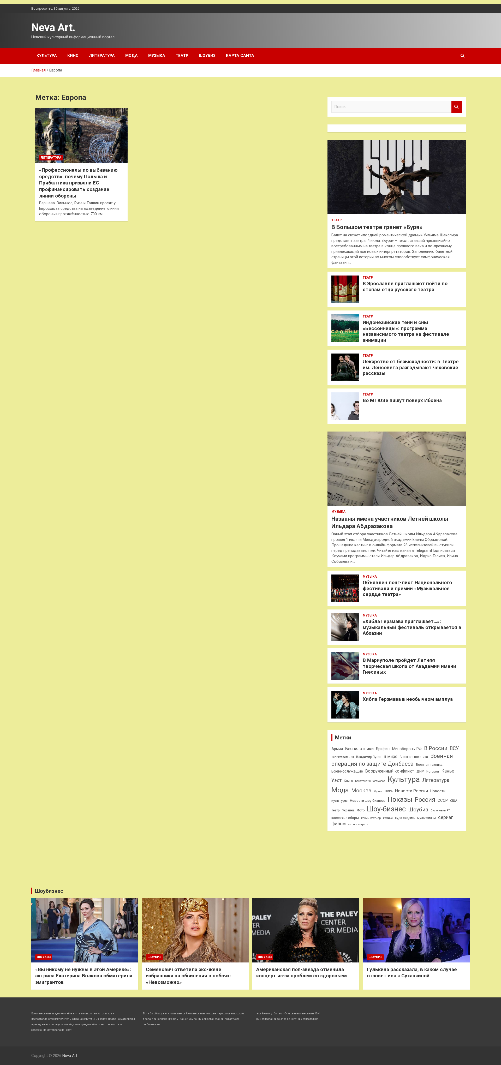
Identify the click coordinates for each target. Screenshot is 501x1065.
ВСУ (454, 748)
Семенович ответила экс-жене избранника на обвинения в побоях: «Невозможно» (188, 975)
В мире (390, 756)
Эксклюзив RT (440, 810)
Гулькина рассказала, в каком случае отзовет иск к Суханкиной (412, 972)
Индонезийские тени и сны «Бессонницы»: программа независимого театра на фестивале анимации (406, 331)
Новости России (411, 790)
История (432, 771)
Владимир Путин (368, 757)
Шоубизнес (49, 891)
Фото (361, 810)
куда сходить (405, 818)
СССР (443, 800)
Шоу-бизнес (386, 809)
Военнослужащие (347, 771)
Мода (131, 55)
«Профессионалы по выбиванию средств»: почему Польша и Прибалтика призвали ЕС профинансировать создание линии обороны (78, 183)
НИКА (389, 791)
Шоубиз (207, 55)
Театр (182, 55)
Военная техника (429, 765)
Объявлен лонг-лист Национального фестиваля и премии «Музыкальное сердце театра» (407, 588)
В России (435, 748)
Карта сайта (240, 55)
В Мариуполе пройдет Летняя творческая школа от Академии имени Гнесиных (409, 666)
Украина (348, 810)
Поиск (456, 107)
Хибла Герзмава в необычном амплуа (408, 699)
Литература (102, 55)
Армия (337, 748)
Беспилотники (359, 748)
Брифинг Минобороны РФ (399, 749)
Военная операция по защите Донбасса (392, 760)
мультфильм (426, 818)
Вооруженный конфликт (389, 771)
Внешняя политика (414, 757)
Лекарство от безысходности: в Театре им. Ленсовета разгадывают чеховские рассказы (411, 367)
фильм (338, 823)
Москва (361, 790)
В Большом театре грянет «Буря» (376, 227)
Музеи (378, 791)
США (453, 801)
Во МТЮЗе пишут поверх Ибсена (402, 400)
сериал (446, 817)
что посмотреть (358, 824)
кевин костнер (371, 818)
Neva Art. (53, 27)
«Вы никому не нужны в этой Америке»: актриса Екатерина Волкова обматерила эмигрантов (83, 975)
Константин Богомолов (370, 781)
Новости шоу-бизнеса (367, 801)
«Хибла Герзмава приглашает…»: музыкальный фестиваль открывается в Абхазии (412, 627)
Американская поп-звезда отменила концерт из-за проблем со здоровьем (301, 972)
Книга (348, 781)
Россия (425, 799)
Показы (400, 799)
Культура (47, 55)
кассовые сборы (345, 818)
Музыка (156, 55)
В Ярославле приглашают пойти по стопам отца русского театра (405, 286)
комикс (388, 818)
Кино (73, 55)
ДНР (420, 771)
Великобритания (342, 757)
